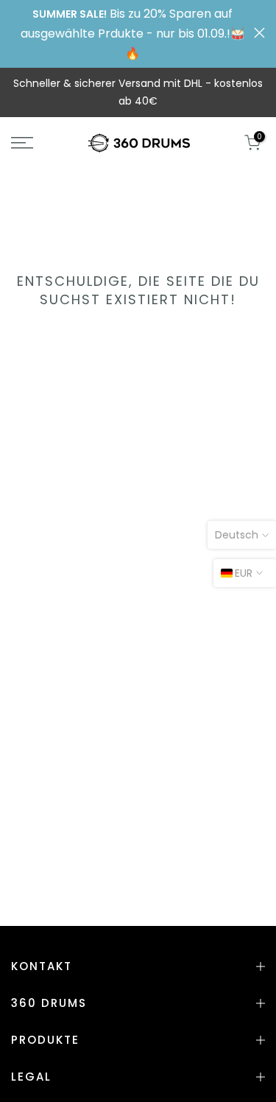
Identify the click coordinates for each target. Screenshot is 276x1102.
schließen (259, 32)
